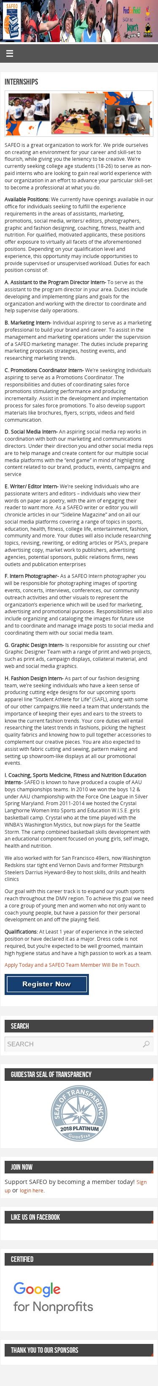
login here (31, 1190)
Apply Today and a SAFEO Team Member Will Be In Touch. (72, 964)
